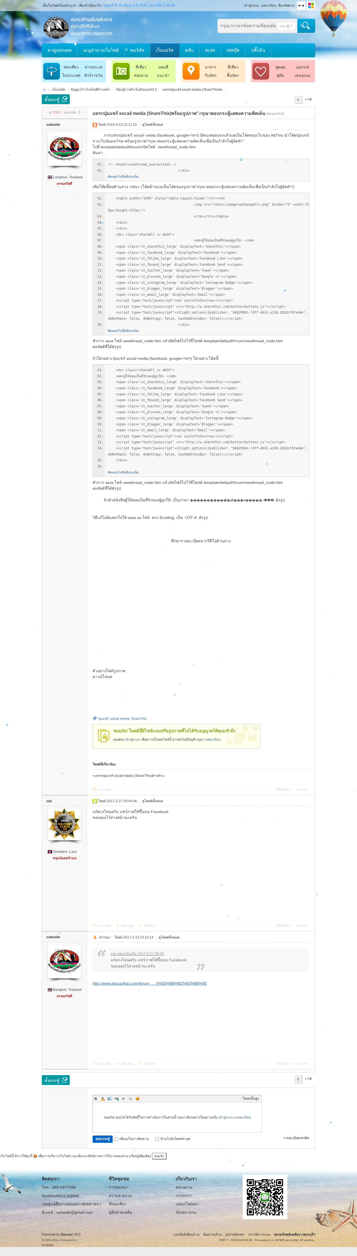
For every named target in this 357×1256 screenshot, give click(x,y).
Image (109, 1098)
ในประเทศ (71, 75)
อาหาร (210, 67)
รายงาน (302, 790)
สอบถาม (141, 75)
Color (102, 1098)
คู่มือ (280, 75)
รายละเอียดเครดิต (296, 1138)
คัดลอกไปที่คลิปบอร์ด (123, 177)
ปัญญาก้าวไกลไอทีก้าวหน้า (90, 90)
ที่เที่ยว (141, 67)
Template (48, 1245)
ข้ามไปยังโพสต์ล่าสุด (175, 1139)
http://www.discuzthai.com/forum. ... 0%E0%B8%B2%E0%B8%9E (150, 983)
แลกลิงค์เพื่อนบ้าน (186, 1235)
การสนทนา (118, 1187)
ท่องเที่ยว (71, 67)
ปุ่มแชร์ (103, 719)
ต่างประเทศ (93, 68)
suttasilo (53, 125)
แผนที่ (163, 67)
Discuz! (67, 1235)
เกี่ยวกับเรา (186, 1178)
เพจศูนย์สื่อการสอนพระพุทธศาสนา (71, 1204)
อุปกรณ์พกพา (235, 1235)
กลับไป (308, 100)
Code (130, 1098)
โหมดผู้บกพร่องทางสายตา (241, 3)
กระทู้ (284, 26)
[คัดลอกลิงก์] (275, 114)
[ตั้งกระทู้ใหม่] (56, 99)
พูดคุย (280, 67)
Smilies (137, 1098)
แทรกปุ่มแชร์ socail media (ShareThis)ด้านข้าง (129, 776)
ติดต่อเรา (50, 1178)
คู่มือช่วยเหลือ (120, 1212)
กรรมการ (184, 1195)
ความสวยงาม (120, 1195)
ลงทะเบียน (268, 6)
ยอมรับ (159, 1156)
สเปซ (210, 50)
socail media (119, 719)
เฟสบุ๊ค (233, 50)
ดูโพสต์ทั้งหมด (152, 125)
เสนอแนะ (303, 75)
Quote (123, 1098)
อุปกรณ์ (302, 67)
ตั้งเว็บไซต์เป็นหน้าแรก (59, 6)
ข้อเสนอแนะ (186, 1212)
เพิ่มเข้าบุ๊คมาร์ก (90, 6)
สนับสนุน (127, 926)
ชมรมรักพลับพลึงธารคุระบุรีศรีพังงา (44, 90)
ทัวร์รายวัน (93, 75)
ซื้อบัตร (233, 75)
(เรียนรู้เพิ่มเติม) (140, 1156)
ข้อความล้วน (212, 1235)
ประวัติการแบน (259, 1235)
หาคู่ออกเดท (59, 50)
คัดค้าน (149, 926)
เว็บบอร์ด (164, 50)
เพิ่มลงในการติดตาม (134, 1139)
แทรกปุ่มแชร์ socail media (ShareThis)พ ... (193, 90)
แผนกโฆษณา (187, 1204)
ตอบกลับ (105, 790)
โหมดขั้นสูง (250, 1098)
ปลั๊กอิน (258, 50)
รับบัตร (211, 75)
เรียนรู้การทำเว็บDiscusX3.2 (136, 90)
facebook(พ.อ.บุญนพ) (60, 1195)
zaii (49, 801)
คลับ (189, 50)
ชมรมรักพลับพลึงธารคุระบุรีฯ (294, 1235)
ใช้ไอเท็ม (283, 790)
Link (116, 1098)
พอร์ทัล (137, 50)
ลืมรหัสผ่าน (286, 6)
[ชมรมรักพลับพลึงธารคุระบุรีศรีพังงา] (78, 27)
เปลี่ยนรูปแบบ (311, 5)
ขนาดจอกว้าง (301, 5)
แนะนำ (163, 75)
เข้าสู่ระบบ (251, 6)
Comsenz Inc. (68, 1240)
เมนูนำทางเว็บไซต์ (101, 50)
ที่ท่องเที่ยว (117, 1204)
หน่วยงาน (184, 1187)
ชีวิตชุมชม (119, 1178)
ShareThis (139, 719)
